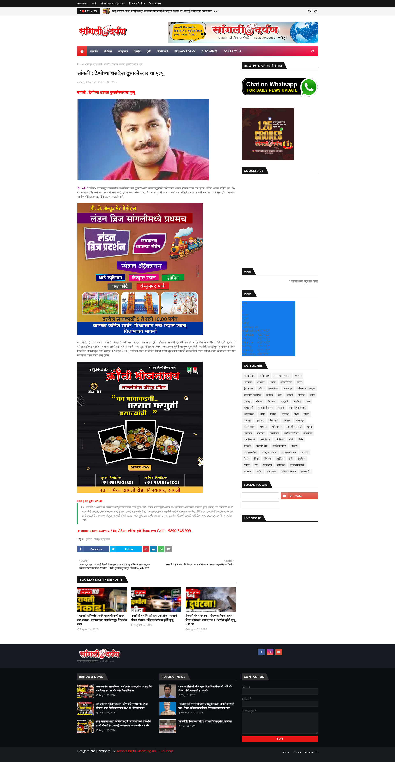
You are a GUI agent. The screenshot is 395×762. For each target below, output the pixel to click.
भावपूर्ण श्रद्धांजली (94, 64)
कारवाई (269, 395)
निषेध (296, 414)
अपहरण (298, 376)
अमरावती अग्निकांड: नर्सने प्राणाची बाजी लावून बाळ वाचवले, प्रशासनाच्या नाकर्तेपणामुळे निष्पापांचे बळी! (102, 620)
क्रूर (312, 395)
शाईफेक (280, 458)
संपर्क (94, 3)
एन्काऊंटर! (274, 388)
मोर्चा (291, 439)
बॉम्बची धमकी (249, 426)
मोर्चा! (300, 439)
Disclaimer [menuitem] (209, 51)
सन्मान (247, 465)
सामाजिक (281, 465)
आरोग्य (273, 382)
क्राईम (290, 395)
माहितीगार (308, 433)
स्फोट (259, 471)
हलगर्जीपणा (271, 471)
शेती (291, 458)
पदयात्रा (247, 420)
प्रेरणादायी (273, 420)
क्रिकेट (301, 395)
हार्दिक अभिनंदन (289, 471)
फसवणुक (287, 420)
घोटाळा (259, 401)
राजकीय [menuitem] (94, 51)
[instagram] (270, 652)
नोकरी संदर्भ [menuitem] (162, 51)
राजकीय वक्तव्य (279, 446)
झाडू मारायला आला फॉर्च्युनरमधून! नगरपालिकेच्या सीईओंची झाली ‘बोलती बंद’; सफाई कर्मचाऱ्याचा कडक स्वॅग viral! (165, 11)
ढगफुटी (284, 401)
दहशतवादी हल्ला (265, 407)
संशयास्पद (267, 465)
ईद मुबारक (248, 388)
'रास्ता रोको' (249, 376)
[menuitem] (82, 51)
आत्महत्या (248, 382)
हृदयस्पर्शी (305, 471)
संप (256, 465)
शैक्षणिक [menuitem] (108, 51)
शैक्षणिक (301, 458)
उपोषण (261, 388)
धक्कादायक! (249, 414)
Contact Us (311, 752)
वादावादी (304, 452)
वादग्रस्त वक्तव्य (269, 452)
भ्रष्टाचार (248, 433)
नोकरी (306, 414)
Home (80, 64)
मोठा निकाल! (249, 439)
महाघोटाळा (274, 433)
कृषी (280, 395)
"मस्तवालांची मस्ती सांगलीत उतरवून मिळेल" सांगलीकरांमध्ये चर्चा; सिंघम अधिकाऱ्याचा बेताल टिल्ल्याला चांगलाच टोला (206, 706)
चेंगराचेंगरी (272, 401)
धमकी (262, 414)
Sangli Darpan (88, 82)
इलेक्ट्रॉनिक (286, 382)
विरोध (256, 458)
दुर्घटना (89, 539)
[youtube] (299, 495)
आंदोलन (261, 382)
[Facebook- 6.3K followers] (260, 504)
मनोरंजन (261, 433)
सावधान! (247, 471)
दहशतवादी (248, 407)
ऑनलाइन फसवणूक (306, 388)
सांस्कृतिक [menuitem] (123, 51)
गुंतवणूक (247, 401)
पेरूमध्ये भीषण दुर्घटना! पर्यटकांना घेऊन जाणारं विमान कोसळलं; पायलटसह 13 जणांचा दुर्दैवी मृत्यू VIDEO (210, 620)
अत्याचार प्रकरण (281, 376)
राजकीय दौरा (261, 446)
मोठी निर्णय (279, 439)
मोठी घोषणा (265, 439)
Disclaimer (155, 3)
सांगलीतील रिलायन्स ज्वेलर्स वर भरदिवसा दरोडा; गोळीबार (205, 721)
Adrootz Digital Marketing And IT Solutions (144, 751)
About (297, 752)
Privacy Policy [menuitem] (184, 51)
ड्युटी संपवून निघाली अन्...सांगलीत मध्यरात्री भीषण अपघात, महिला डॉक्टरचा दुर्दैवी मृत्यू (154, 618)
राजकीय (247, 446)
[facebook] (261, 652)
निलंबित (285, 414)
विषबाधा (267, 458)
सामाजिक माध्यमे (297, 465)
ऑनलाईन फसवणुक (252, 395)
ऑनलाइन (288, 388)
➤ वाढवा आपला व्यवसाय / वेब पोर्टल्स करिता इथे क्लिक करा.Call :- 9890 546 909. (134, 530)
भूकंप (309, 426)
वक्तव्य (294, 446)
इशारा (299, 382)
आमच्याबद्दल (82, 3)
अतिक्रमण (264, 376)
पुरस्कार (260, 420)
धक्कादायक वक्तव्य (297, 407)
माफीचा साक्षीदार (291, 433)
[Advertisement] (280, 220)
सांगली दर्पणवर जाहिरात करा (113, 3)
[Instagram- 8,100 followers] (260, 495)
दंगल (308, 401)
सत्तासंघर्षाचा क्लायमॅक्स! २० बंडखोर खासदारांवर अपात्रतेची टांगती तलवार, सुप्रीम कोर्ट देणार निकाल (124, 688)
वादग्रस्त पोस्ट (250, 452)
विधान (246, 458)
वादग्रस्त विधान (289, 452)
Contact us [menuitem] (232, 51)
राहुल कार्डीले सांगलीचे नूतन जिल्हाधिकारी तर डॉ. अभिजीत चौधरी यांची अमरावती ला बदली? (205, 688)
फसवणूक (300, 420)
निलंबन (273, 414)
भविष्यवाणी (277, 426)
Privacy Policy (137, 3)
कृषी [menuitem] (149, 51)
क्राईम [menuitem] (137, 51)
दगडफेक (297, 401)
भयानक (263, 426)
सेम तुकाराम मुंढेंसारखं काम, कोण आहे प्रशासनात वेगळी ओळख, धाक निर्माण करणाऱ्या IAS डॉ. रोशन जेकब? (122, 706)
